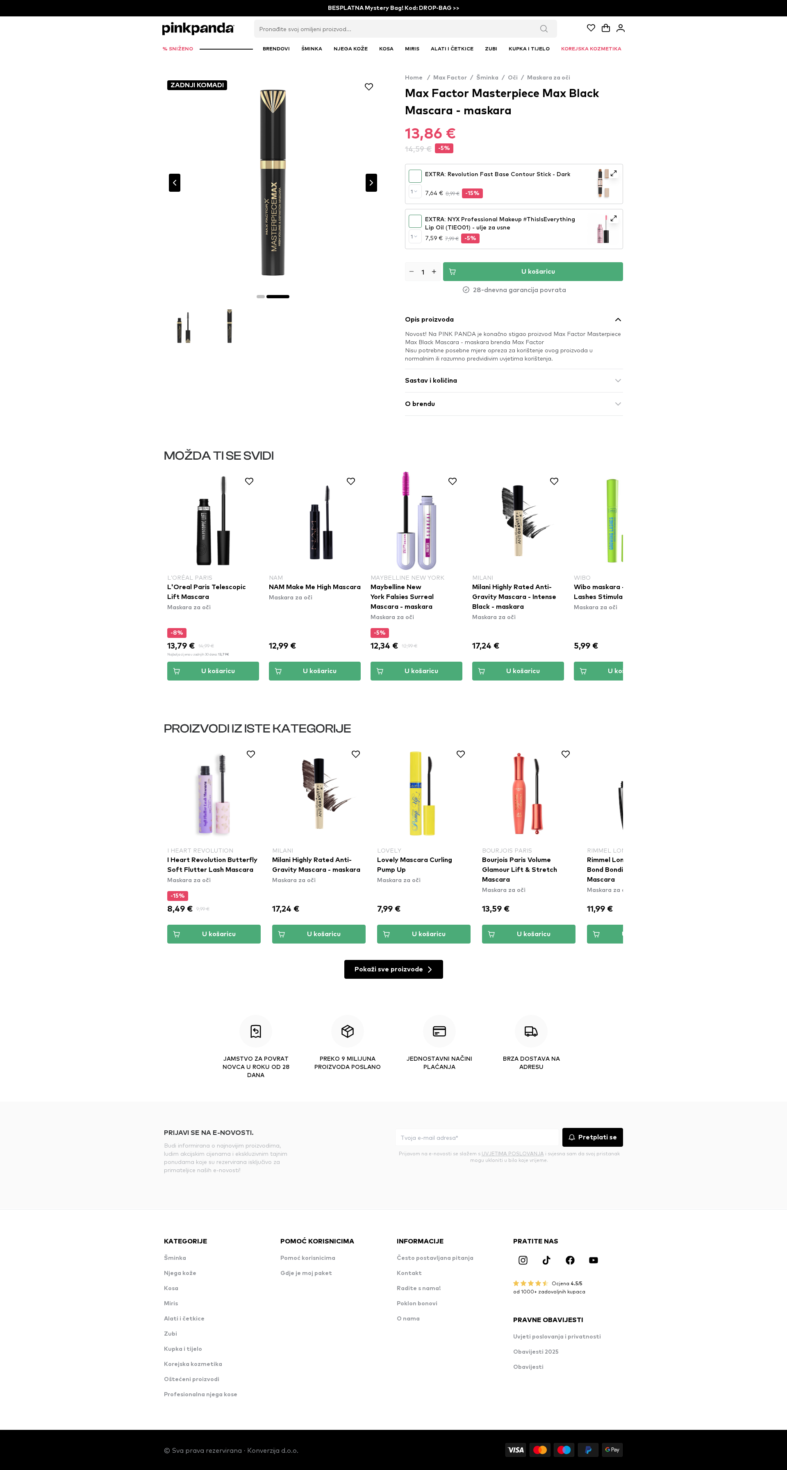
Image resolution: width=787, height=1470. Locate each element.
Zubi (170, 1334)
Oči (513, 78)
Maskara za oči (548, 78)
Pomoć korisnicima (307, 1258)
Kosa (171, 1288)
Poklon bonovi (417, 1304)
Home (417, 78)
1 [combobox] (412, 191)
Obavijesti (528, 1367)
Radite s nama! (419, 1288)
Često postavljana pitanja (435, 1258)
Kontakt (409, 1273)
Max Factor (450, 78)
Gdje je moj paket (306, 1273)
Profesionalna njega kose (200, 1394)
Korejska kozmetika (193, 1364)
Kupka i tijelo (183, 1349)
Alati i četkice (184, 1319)
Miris (171, 1304)
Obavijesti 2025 (536, 1352)
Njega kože (180, 1273)
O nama (408, 1319)
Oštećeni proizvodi (191, 1379)
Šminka (487, 78)
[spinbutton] (423, 272)
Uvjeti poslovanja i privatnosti (557, 1337)
